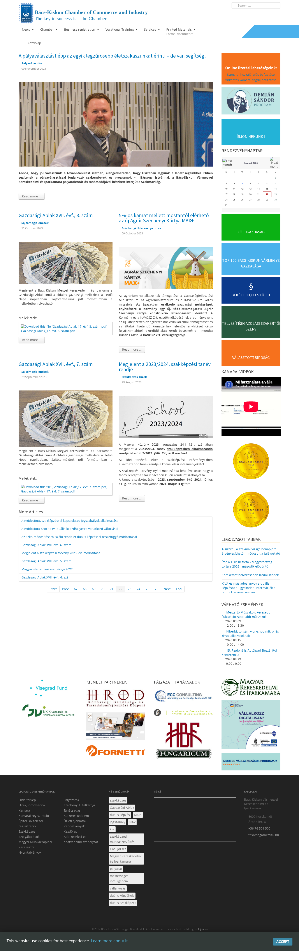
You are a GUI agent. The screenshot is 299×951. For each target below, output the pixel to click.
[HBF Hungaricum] (183, 742)
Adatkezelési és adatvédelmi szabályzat (81, 839)
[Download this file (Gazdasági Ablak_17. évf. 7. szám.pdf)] (64, 487)
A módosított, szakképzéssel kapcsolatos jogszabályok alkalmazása (69, 521)
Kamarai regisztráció (34, 816)
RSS (275, 14)
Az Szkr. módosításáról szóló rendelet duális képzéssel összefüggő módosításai (79, 537)
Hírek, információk (32, 805)
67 (75, 589)
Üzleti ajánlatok (75, 821)
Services (150, 29)
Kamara (24, 810)
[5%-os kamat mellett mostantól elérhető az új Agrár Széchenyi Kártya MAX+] (166, 267)
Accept (282, 941)
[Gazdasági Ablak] (66, 262)
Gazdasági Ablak (122, 807)
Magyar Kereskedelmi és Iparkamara (126, 858)
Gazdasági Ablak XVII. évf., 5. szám (46, 561)
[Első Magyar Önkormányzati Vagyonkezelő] (183, 714)
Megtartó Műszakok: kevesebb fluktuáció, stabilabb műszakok (246, 614)
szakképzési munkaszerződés (122, 839)
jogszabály (117, 822)
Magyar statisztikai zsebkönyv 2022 (47, 569)
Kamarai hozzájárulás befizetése (251, 74)
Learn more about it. (110, 940)
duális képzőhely (122, 895)
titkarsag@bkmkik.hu (263, 835)
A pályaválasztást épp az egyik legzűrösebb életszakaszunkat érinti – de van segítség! (112, 55)
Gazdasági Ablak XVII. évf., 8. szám (56, 215)
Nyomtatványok (30, 852)
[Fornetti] (115, 752)
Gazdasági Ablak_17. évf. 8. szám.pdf (48, 331)
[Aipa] (115, 727)
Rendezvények (74, 826)
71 (111, 589)
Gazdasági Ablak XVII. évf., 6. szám (46, 545)
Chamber (47, 29)
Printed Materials (179, 31)
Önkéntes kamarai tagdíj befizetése (251, 80)
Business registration (80, 29)
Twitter (259, 14)
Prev (65, 589)
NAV (132, 822)
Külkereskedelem (76, 816)
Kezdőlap (70, 831)
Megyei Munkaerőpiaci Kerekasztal (35, 844)
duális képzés (120, 815)
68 (84, 589)
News (26, 29)
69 (93, 589)
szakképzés (118, 800)
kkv (112, 829)
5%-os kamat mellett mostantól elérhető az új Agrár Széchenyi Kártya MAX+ (164, 218)
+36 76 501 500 (259, 828)
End (179, 589)
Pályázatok (71, 800)
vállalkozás (118, 888)
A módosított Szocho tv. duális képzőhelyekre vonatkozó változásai (69, 529)
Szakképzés (27, 831)
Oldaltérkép (27, 800)
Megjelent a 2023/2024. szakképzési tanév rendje (165, 367)
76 (156, 589)
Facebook (251, 14)
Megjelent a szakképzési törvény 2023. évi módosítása (60, 553)
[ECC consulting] (183, 697)
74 (138, 589)
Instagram (267, 14)
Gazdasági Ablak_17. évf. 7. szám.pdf (48, 491)
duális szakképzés (123, 903)
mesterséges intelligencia (119, 878)
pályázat (116, 869)
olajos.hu (202, 929)
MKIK (138, 815)
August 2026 (251, 162)
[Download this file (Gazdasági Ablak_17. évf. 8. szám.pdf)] (64, 326)
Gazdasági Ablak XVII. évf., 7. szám (56, 364)
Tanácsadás (72, 810)
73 (129, 589)
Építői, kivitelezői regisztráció (31, 823)
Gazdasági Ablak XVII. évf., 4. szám (46, 577)
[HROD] (115, 699)
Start (53, 589)
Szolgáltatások (29, 837)
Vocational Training (120, 29)
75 (147, 589)
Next (167, 589)
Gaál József (118, 849)
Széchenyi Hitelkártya (79, 805)
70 (102, 589)
